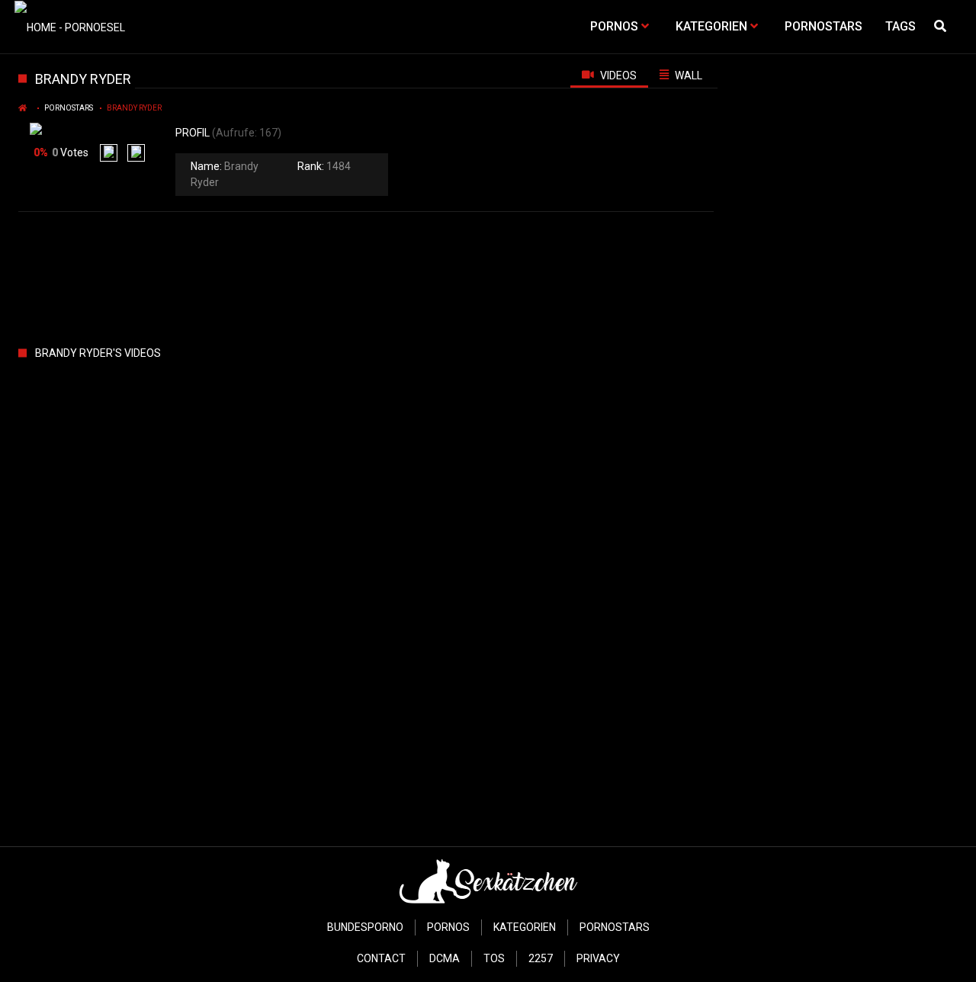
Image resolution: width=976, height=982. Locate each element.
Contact (381, 958)
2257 (540, 958)
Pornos (448, 927)
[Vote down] (136, 153)
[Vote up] (108, 153)
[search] (942, 26)
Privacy (598, 958)
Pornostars (68, 108)
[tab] (609, 75)
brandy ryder (134, 108)
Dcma (444, 958)
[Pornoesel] (69, 26)
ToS (494, 958)
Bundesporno (365, 927)
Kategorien (524, 927)
